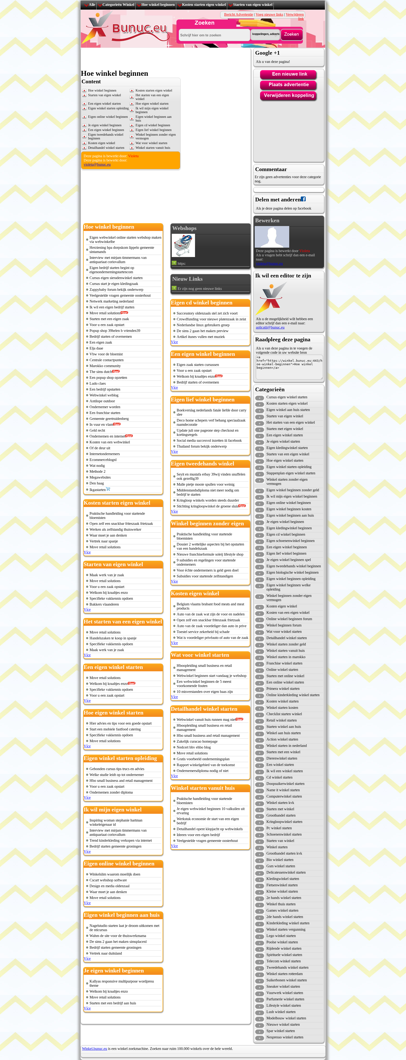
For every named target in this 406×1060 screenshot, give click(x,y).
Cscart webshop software (108, 880)
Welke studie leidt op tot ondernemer (117, 775)
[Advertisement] (166, 58)
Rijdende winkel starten (283, 948)
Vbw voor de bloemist (106, 354)
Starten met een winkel (283, 752)
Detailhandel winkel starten (106, 148)
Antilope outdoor (102, 401)
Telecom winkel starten (283, 961)
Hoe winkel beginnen (158, 5)
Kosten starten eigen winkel (204, 5)
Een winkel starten (280, 765)
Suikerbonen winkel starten (286, 980)
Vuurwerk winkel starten (284, 993)
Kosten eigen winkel (101, 143)
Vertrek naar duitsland (106, 953)
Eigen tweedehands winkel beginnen (293, 566)
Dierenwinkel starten (281, 758)
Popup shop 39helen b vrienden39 (115, 331)
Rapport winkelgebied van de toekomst (206, 765)
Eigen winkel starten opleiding (108, 108)
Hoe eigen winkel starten (152, 103)
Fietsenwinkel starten (282, 885)
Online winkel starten (282, 670)
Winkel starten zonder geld (286, 644)
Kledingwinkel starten (282, 879)
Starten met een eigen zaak (109, 319)
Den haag (97, 483)
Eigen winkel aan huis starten (288, 410)
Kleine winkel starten (282, 891)
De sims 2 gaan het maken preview (203, 331)
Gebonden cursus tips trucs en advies (117, 769)
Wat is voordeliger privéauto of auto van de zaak (212, 638)
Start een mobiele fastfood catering (115, 729)
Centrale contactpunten (107, 360)
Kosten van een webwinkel (110, 442)
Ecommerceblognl (103, 460)
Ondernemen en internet (107, 436)
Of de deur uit (100, 448)
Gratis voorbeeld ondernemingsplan (203, 759)
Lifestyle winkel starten (283, 1005)
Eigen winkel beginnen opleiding (291, 579)
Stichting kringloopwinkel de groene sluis (207, 506)
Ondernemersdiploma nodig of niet (202, 771)
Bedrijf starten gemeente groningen (115, 846)
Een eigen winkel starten (104, 103)
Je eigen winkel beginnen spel (288, 560)
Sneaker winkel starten (283, 986)
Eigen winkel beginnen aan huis (290, 515)
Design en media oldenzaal (109, 886)
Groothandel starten (281, 815)
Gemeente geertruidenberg (109, 419)
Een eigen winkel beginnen (106, 130)
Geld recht (97, 430)
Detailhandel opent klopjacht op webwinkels (210, 829)
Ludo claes (98, 383)
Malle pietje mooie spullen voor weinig (205, 484)
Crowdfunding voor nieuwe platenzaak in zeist (211, 319)
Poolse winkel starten (282, 942)
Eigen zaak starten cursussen (198, 365)
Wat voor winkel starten (151, 143)
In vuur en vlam (101, 424)
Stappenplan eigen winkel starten (290, 473)
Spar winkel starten (280, 1031)
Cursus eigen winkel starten (286, 397)
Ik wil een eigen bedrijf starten (112, 307)
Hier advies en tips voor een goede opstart (121, 723)
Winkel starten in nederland (286, 746)
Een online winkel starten (285, 682)
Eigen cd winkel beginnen (153, 125)
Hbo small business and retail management (121, 781)
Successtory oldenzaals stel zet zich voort (207, 313)
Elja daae (96, 348)
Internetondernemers (105, 454)
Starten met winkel (280, 809)
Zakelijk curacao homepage (197, 741)
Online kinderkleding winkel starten (293, 695)
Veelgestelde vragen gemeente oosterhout (120, 295)
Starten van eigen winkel (252, 5)
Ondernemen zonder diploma (111, 792)
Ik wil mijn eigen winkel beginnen (291, 496)
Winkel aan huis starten (283, 733)
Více (87, 552)
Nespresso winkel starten (284, 1037)
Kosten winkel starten (282, 701)
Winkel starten (277, 847)
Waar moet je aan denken (108, 535)
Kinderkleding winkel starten (287, 923)
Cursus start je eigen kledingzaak (114, 284)
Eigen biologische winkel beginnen (292, 572)
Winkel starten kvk (280, 803)
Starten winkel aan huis (283, 727)
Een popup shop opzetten (108, 378)
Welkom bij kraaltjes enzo (109, 593)
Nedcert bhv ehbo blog (194, 747)
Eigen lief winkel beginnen (154, 130)
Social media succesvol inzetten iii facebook (209, 440)
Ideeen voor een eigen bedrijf (198, 835)
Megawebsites (100, 477)
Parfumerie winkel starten (285, 999)
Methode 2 (97, 471)
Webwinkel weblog (104, 395)
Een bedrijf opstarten (105, 389)
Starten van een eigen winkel (287, 454)
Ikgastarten (98, 490)
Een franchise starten (105, 413)
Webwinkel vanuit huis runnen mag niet (206, 720)
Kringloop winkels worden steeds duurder (208, 500)
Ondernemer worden (105, 407)
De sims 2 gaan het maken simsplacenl (118, 942)
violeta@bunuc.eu (97, 164)
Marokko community (105, 366)
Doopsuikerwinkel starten (285, 784)
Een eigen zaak (101, 342)
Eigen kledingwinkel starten (287, 448)
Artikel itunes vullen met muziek (201, 337)
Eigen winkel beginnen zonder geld (292, 490)
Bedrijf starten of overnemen (111, 336)
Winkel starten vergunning (285, 929)
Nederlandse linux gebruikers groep (203, 325)
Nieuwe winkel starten (283, 1024)
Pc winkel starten (279, 828)
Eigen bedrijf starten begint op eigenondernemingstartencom (112, 270)
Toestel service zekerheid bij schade (203, 632)
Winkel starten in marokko (285, 657)
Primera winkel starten (283, 689)
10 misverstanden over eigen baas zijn (205, 692)
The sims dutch (101, 372)
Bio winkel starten (279, 860)
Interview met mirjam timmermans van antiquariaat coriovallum (118, 260)
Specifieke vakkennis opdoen (111, 598)
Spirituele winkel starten (284, 955)
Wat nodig (97, 466)
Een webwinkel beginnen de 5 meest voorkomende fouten (204, 684)
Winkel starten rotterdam (284, 974)
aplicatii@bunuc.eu (270, 327)
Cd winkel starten (279, 777)
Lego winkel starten (281, 936)
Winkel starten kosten (282, 708)
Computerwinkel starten (284, 796)
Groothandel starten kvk (284, 853)
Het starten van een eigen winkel (290, 422)
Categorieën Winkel (118, 5)
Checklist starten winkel (284, 714)
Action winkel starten (282, 739)
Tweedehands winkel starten (287, 967)
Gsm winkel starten (280, 866)
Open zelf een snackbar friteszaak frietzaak (121, 524)
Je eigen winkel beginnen (104, 125)
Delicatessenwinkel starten (286, 872)
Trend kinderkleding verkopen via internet (121, 840)
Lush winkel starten (281, 1012)
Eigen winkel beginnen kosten (288, 509)
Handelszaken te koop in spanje (113, 638)
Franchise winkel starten (284, 663)
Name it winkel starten (283, 790)
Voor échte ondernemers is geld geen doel (207, 570)
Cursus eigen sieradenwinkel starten (116, 278)
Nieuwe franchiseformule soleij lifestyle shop (210, 554)
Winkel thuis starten (281, 904)
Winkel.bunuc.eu (94, 1049)
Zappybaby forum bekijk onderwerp (116, 290)
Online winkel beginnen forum (289, 619)
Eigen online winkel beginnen (108, 117)
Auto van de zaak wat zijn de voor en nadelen (211, 614)
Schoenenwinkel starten (284, 834)
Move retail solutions (105, 313)
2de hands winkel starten (284, 917)
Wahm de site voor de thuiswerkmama (118, 936)
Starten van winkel (280, 841)
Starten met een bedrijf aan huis (113, 1003)
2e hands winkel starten (283, 898)
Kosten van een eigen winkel (287, 612)
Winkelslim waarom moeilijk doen (115, 874)
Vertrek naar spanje (104, 541)
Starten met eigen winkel (284, 429)
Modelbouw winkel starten (286, 1018)
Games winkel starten (282, 910)
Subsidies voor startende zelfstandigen (205, 576)
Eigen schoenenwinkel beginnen (290, 541)
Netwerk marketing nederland (112, 301)
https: (182, 263)
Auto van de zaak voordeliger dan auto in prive (211, 626)
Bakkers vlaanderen (104, 604)
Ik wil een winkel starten (284, 771)
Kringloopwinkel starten (284, 822)
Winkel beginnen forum (283, 625)
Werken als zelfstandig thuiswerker (115, 529)
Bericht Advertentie (238, 14)
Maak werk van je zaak (107, 575)
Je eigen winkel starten (283, 441)
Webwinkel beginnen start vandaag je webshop (211, 676)
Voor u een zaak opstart (107, 325)
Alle (92, 5)
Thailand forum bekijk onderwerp (202, 446)
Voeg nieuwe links (269, 14)
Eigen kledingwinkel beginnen (289, 528)
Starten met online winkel (285, 676)
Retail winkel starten (281, 720)
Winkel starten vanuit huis (153, 148)
